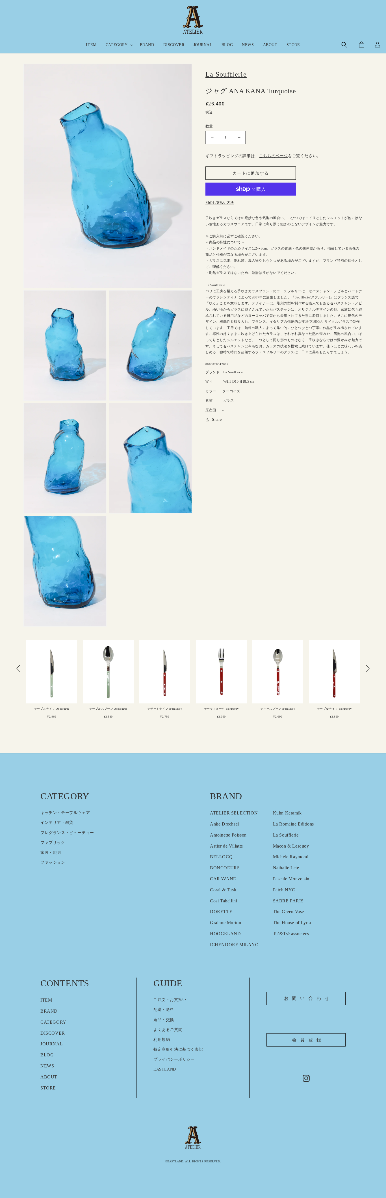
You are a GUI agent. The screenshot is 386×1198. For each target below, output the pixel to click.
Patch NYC (284, 889)
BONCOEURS (225, 867)
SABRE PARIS (288, 900)
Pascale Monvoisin (291, 878)
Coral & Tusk (223, 889)
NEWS (47, 1065)
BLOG (47, 1054)
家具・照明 (50, 852)
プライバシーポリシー (174, 1059)
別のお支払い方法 (219, 203)
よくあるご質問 (167, 1030)
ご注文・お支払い (170, 1000)
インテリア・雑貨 (56, 822)
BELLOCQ (221, 856)
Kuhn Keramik (287, 813)
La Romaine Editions (293, 824)
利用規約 (161, 1039)
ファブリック (52, 842)
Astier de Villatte (226, 846)
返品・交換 (163, 1020)
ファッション (52, 862)
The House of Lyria (292, 922)
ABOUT (48, 1076)
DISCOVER (52, 1033)
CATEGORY (53, 1022)
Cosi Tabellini (223, 900)
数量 (209, 126)
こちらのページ (273, 156)
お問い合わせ (308, 998)
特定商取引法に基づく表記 (178, 1049)
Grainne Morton (225, 922)
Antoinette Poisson (228, 835)
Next (368, 668)
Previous (18, 668)
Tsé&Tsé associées (291, 933)
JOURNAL (51, 1043)
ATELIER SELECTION (234, 813)
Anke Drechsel (224, 824)
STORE (48, 1088)
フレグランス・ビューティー (67, 833)
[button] (118, 45)
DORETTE (221, 911)
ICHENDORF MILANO (234, 944)
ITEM (46, 1000)
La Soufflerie (286, 835)
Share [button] (217, 419)
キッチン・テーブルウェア (65, 813)
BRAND (49, 1011)
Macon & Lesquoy (291, 846)
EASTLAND (164, 1069)
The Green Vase (288, 911)
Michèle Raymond (291, 856)
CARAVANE (223, 878)
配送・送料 (163, 1010)
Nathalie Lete (286, 867)
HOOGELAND (225, 933)
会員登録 (308, 1039)
